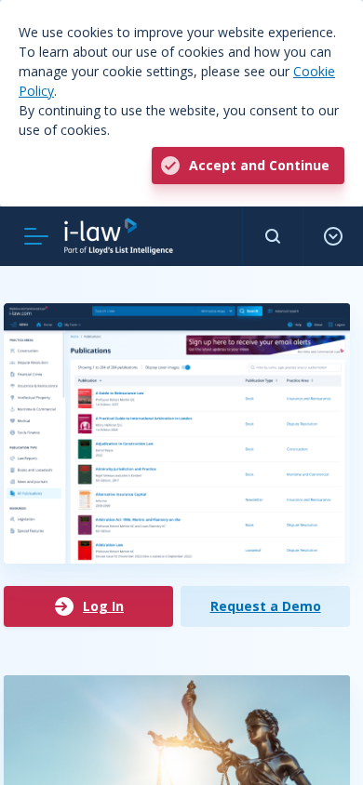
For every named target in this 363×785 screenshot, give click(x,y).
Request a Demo (265, 606)
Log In (103, 606)
